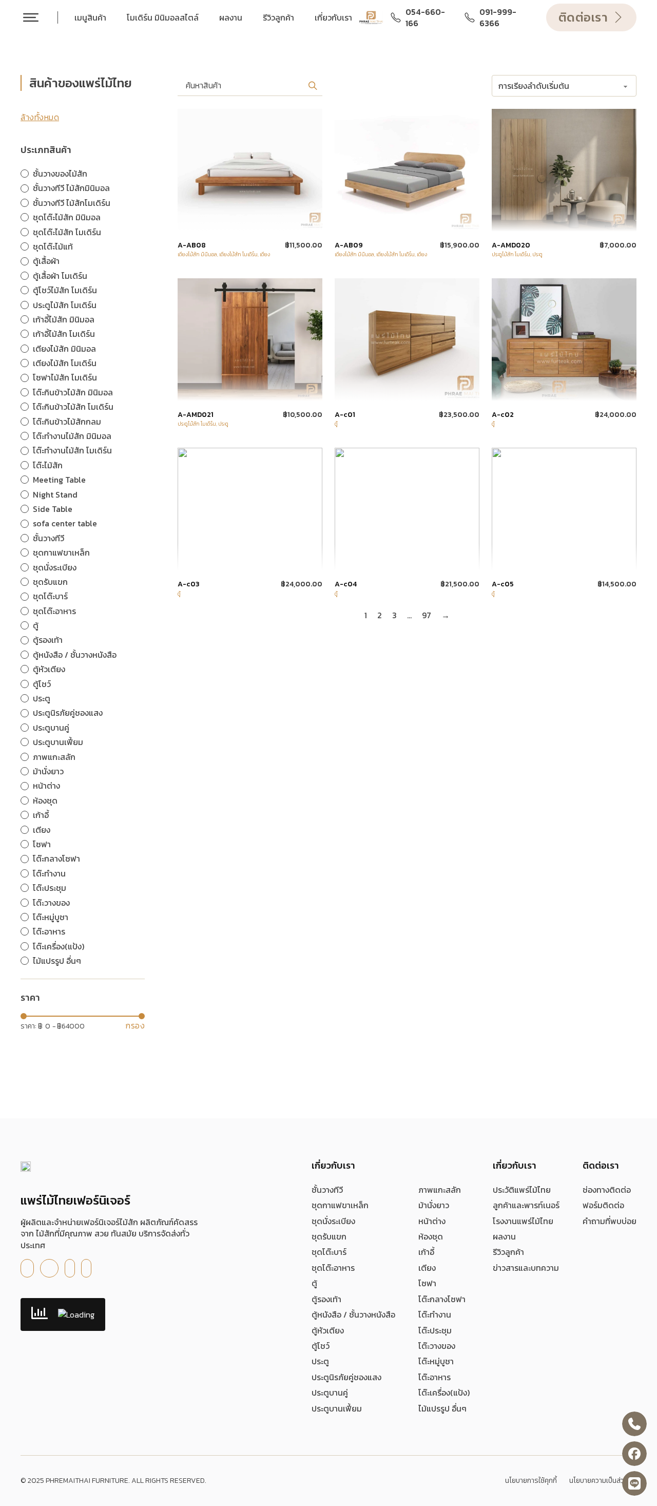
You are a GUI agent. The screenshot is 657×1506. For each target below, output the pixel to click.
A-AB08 (192, 245)
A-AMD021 (196, 415)
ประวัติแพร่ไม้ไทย (522, 1189)
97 (426, 615)
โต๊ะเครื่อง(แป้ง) (444, 1392)
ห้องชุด (430, 1236)
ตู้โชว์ (321, 1345)
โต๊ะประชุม (435, 1330)
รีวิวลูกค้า (278, 17)
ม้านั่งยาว (433, 1205)
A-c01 (345, 415)
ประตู (537, 254)
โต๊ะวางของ (436, 1345)
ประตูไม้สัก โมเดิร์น (511, 254)
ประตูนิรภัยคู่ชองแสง (346, 1377)
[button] (312, 85)
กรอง (135, 1025)
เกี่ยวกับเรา (333, 17)
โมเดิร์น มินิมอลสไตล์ (163, 17)
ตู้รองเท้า (326, 1299)
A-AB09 (349, 245)
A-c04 (346, 584)
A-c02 (503, 415)
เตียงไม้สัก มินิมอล (197, 254)
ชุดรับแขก (329, 1236)
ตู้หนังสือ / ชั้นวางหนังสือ (353, 1314)
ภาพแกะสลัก (439, 1189)
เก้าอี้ (426, 1251)
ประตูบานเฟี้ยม (337, 1408)
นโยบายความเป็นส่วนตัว (602, 1480)
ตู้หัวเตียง (328, 1330)
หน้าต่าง (432, 1221)
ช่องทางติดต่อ (607, 1189)
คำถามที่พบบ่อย (609, 1221)
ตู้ (336, 424)
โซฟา (427, 1283)
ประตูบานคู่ (330, 1392)
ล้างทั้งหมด (40, 117)
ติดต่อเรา (583, 17)
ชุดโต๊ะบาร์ (329, 1251)
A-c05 (503, 584)
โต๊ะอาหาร (434, 1377)
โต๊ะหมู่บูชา (436, 1361)
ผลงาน (230, 17)
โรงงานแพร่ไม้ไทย (523, 1221)
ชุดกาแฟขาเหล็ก (340, 1205)
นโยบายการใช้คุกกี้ (531, 1480)
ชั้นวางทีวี (327, 1189)
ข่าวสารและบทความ (526, 1267)
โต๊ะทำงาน (434, 1314)
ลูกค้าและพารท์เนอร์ (526, 1205)
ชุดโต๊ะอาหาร (333, 1267)
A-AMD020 (511, 245)
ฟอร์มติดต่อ (603, 1205)
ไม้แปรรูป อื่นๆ (442, 1408)
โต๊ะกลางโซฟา (442, 1299)
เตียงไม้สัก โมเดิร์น (238, 254)
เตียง (265, 254)
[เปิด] (31, 17)
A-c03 (189, 584)
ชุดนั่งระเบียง (333, 1221)
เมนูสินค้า (90, 17)
